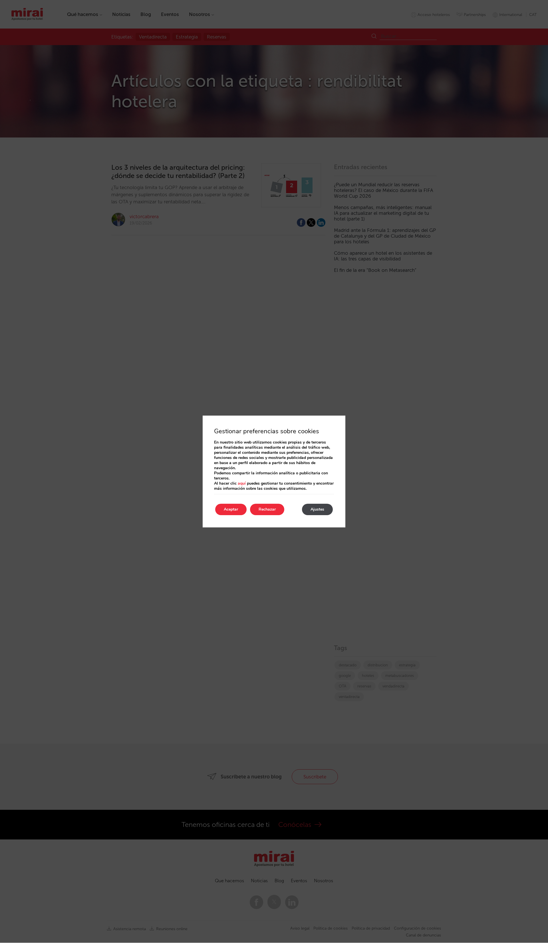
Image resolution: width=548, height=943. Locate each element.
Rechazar (267, 509)
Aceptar (231, 509)
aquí (242, 483)
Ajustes (317, 509)
